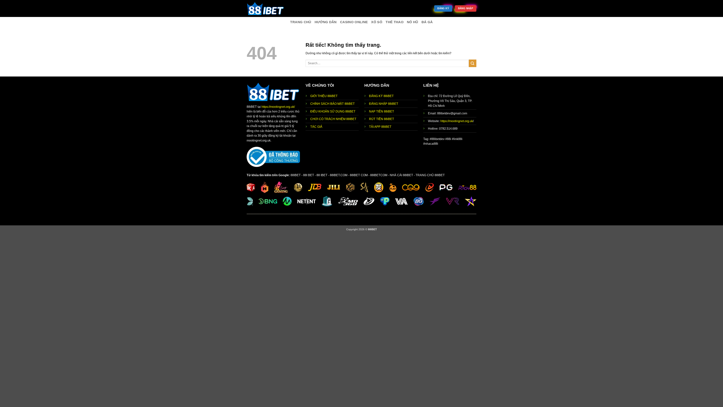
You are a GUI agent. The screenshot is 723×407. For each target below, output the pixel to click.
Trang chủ (300, 22)
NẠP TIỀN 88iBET (381, 111)
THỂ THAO (394, 22)
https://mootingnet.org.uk (456, 121)
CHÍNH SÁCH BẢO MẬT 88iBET (332, 103)
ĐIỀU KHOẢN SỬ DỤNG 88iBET (332, 111)
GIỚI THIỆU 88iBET (324, 96)
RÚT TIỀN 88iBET (381, 119)
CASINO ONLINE (354, 22)
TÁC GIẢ (316, 126)
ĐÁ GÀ (427, 22)
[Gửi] (472, 63)
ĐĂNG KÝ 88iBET (381, 96)
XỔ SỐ (376, 22)
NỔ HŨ (412, 22)
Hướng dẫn (326, 22)
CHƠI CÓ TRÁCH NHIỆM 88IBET (333, 119)
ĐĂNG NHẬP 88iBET (383, 103)
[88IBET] (265, 8)
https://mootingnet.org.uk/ (278, 106)
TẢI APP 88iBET (380, 126)
